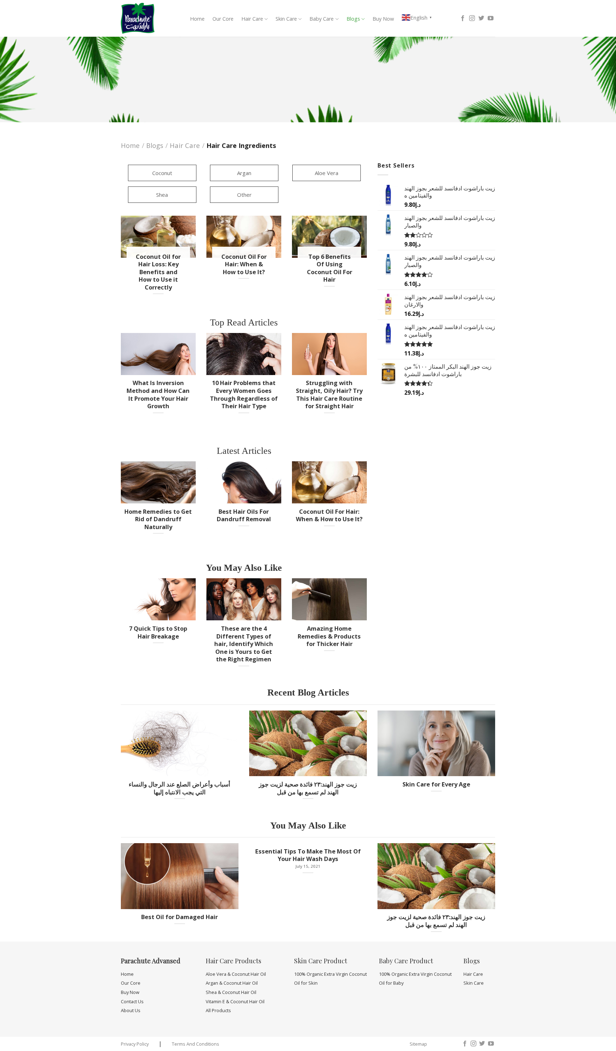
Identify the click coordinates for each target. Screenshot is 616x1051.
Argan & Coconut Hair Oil (232, 983)
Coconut (162, 172)
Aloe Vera (326, 172)
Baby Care (321, 18)
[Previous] (119, 381)
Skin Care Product (320, 961)
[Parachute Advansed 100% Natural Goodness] (143, 18)
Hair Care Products (233, 961)
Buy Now (383, 18)
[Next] (368, 381)
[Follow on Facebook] (463, 18)
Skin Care (286, 18)
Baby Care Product (406, 961)
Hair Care (252, 18)
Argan (244, 172)
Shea (162, 194)
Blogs (353, 18)
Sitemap (418, 1044)
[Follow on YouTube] (490, 18)
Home (197, 18)
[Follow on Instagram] (472, 18)
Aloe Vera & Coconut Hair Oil (236, 974)
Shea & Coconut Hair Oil (231, 992)
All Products (218, 1010)
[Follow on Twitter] (481, 18)
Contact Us (132, 1001)
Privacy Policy (135, 1044)
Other (244, 194)
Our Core (222, 18)
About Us (130, 1010)
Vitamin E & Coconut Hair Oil (235, 1001)
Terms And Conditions (195, 1044)
